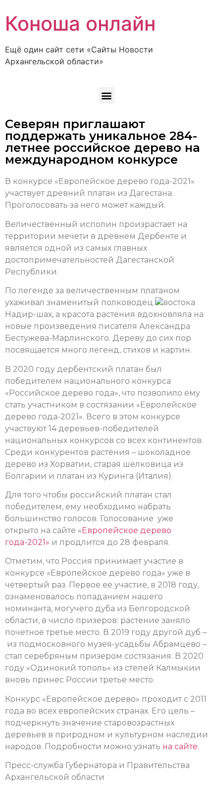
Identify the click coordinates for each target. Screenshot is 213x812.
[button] (107, 95)
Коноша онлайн (80, 23)
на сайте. (180, 746)
